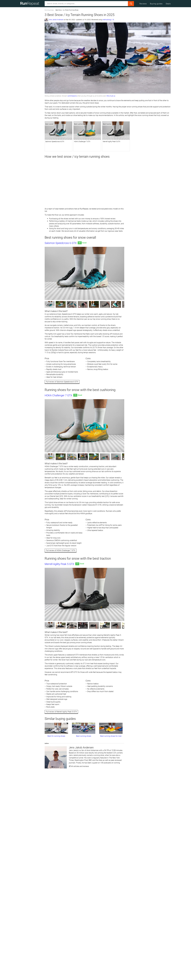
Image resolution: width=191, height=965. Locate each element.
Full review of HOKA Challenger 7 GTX (60, 550)
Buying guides (156, 4)
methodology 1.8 (108, 19)
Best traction (107, 124)
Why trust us (110, 96)
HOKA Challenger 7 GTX (82, 141)
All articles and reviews (80, 766)
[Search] (131, 3)
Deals (168, 4)
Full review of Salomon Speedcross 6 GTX (62, 382)
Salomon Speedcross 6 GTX (54, 141)
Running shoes (49, 10)
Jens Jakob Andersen (56, 19)
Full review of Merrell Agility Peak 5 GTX (61, 712)
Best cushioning (79, 124)
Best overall (49, 124)
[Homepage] (30, 4)
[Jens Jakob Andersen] (46, 19)
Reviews (143, 4)
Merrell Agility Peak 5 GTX (111, 141)
